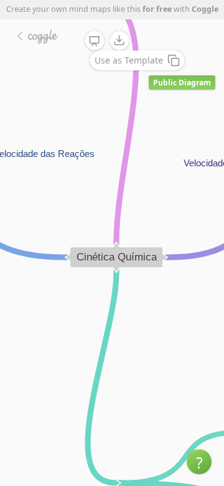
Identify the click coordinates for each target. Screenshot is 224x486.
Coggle (205, 9)
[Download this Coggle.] (119, 40)
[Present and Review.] (95, 41)
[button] (199, 461)
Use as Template (129, 60)
